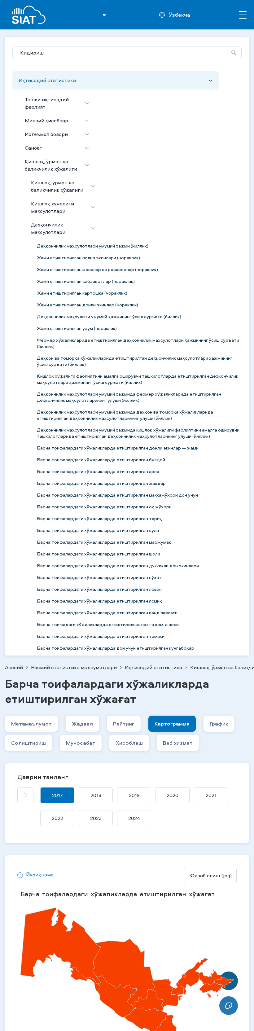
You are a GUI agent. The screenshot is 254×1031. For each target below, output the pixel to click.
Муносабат (80, 742)
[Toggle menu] (243, 15)
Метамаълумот (31, 723)
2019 (134, 795)
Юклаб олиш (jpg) (210, 875)
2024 (134, 818)
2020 (172, 795)
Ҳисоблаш (129, 742)
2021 (211, 795)
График (219, 723)
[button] (35, 875)
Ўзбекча (179, 14)
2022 (57, 818)
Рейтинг (123, 723)
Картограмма (172, 723)
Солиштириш (28, 742)
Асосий (14, 667)
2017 (57, 795)
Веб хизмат (178, 742)
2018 (95, 795)
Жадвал (82, 723)
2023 (96, 818)
